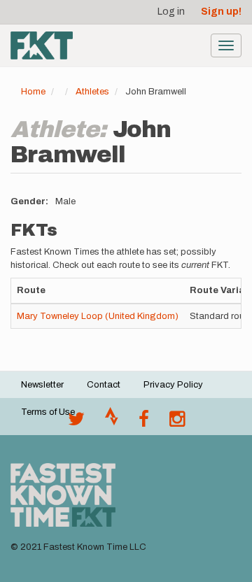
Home (33, 92)
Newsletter (42, 385)
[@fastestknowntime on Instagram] (177, 422)
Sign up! (221, 11)
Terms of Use (48, 412)
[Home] (41, 45)
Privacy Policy (173, 385)
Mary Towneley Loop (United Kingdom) (97, 316)
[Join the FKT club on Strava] (111, 422)
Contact (103, 385)
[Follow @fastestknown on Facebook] (144, 422)
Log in (171, 11)
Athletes (92, 92)
